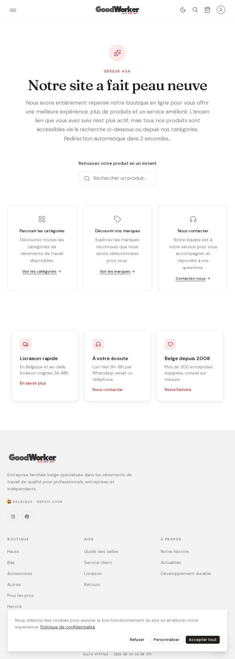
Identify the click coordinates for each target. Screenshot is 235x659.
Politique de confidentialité (67, 627)
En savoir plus (33, 383)
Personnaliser (167, 639)
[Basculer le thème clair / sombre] (182, 9)
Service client (98, 562)
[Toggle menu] (12, 10)
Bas (11, 562)
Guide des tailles (101, 551)
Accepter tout (203, 639)
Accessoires (19, 573)
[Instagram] (12, 516)
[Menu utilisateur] (221, 10)
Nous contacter (107, 389)
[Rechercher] (195, 9)
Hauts (13, 551)
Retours (92, 584)
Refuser (137, 639)
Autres (14, 584)
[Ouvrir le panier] (207, 9)
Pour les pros (20, 595)
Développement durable (186, 573)
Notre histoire (178, 389)
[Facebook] (26, 516)
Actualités (171, 562)
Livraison (93, 573)
